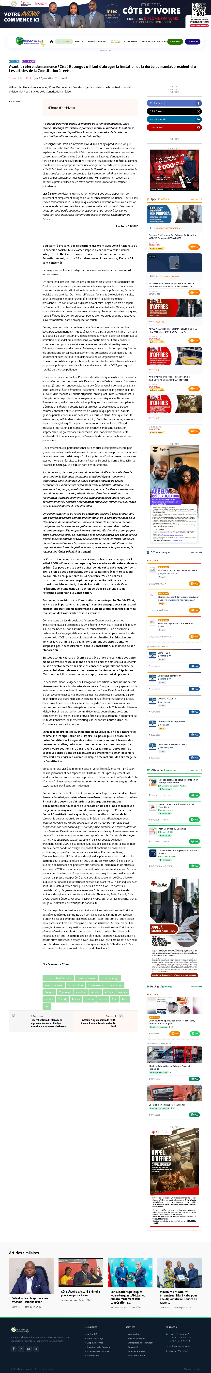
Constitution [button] (75, 985)
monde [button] (103, 999)
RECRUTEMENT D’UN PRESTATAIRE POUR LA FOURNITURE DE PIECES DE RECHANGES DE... (171, 285)
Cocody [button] (62, 999)
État (98, 136)
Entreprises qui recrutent (140, 1342)
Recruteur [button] (175, 41)
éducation (83, 534)
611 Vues (64, 1300)
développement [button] (86, 978)
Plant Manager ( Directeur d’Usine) (175, 623)
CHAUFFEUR (164, 652)
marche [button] (89, 999)
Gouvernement (52, 361)
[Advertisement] (22, 153)
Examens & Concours (98, 1351)
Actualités (92, 1334)
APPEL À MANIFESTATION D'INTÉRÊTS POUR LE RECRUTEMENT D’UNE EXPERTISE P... (173, 330)
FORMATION (130, 41)
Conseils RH (134, 1347)
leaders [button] (123, 992)
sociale (62, 250)
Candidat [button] (193, 41)
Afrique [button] (109, 992)
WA (196, 1034)
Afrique (76, 331)
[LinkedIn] (21, 1349)
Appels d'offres (95, 1342)
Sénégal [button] (49, 992)
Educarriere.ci (24, 1369)
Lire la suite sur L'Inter (56, 964)
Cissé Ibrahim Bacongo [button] (58, 978)
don (80, 160)
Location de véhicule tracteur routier (167, 1104)
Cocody (101, 144)
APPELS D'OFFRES (97, 41)
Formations (93, 1355)
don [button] (47, 1006)
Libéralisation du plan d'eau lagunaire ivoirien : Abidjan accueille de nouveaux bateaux (48, 1023)
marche (104, 661)
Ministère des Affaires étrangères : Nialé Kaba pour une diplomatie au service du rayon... (178, 1297)
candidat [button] (81, 992)
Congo (115, 460)
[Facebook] (13, 1349)
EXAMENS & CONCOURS (154, 41)
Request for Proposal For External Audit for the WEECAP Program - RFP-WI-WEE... (172, 236)
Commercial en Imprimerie (171, 721)
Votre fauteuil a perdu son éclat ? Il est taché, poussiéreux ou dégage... (172, 1022)
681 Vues (15, 1307)
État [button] (114, 999)
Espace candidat (136, 1351)
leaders (103, 432)
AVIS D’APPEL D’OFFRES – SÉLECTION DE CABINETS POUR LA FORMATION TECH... (169, 378)
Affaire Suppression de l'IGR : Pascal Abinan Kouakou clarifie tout (98, 1023)
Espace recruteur (136, 1355)
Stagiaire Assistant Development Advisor (178, 597)
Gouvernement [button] (97, 985)
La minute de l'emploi (98, 1347)
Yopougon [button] (65, 992)
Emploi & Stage (95, 1338)
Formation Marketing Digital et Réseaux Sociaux (178, 852)
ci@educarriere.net (180, 1346)
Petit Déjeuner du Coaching (172, 828)
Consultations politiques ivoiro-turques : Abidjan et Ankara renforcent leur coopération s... (127, 1297)
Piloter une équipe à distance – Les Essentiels (176, 805)
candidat (118, 793)
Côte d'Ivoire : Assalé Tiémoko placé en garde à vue (80, 1293)
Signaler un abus (192, 1369)
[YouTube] (29, 1349)
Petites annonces (136, 1338)
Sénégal (61, 464)
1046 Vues (164, 1307)
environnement (121, 270)
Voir (196, 247)
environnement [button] (54, 985)
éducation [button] (116, 985)
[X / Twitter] (36, 1349)
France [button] (76, 999)
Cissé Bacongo (52, 193)
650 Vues (114, 1307)
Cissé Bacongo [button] (110, 978)
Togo (74, 464)
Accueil (14, 61)
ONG (79, 538)
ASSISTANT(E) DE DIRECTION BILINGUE (177, 570)
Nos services (134, 1334)
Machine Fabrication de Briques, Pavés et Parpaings (169, 1067)
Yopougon (128, 835)
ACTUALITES (64, 41)
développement (62, 666)
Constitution (95, 148)
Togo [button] (125, 999)
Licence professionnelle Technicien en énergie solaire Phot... (178, 781)
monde (80, 661)
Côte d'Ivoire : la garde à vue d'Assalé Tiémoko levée (30, 1300)
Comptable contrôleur (169, 675)
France (131, 501)
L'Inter (21, 78)
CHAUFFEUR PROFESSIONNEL (173, 744)
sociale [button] (49, 999)
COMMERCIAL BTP (167, 698)
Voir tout (195, 199)
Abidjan (91, 144)
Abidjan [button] (95, 992)
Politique (28, 61)
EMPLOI (79, 41)
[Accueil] (51, 42)
